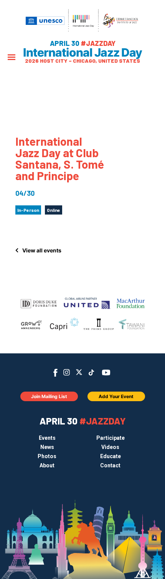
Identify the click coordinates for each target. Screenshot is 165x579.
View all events (41, 250)
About (47, 465)
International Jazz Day (82, 52)
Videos (110, 447)
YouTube (106, 372)
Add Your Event (116, 396)
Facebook (55, 373)
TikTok (91, 372)
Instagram (66, 372)
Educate (110, 456)
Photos (47, 456)
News (47, 447)
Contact (110, 465)
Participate (110, 438)
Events (47, 438)
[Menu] (11, 58)
